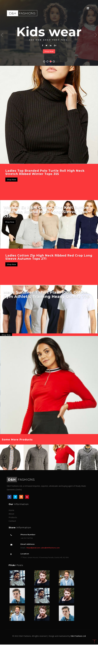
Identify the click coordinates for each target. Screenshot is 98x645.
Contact (12, 521)
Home (11, 510)
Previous (2, 35)
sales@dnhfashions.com (50, 548)
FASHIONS (21, 479)
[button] (4, 457)
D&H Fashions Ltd (78, 636)
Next (96, 35)
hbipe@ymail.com (33, 548)
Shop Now (49, 51)
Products (13, 517)
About (11, 514)
